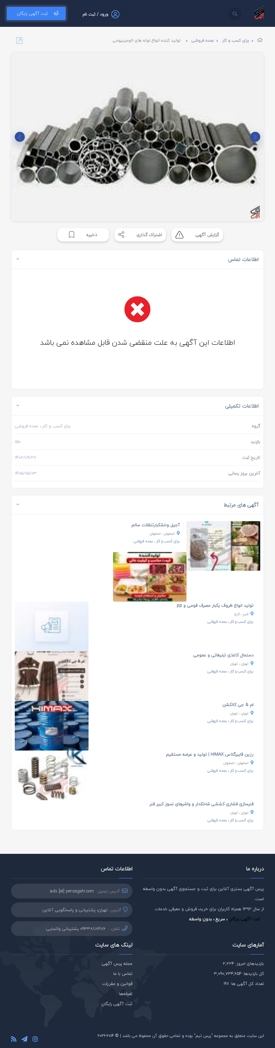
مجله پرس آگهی (117, 963)
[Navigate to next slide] (20, 137)
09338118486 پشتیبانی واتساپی (76, 928)
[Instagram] (35, 1040)
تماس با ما (122, 973)
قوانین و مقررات (117, 983)
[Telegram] (24, 1040)
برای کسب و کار (235, 40)
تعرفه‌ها (125, 993)
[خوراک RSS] (13, 1040)
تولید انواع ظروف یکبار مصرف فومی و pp (215, 605)
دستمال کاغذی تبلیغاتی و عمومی (223, 655)
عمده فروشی (202, 40)
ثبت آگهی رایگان (32, 13)
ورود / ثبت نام (95, 14)
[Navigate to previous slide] (255, 137)
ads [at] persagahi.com (72, 891)
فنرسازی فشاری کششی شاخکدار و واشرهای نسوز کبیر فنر (202, 804)
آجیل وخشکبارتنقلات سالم (155, 525)
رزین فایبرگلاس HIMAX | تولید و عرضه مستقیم (210, 754)
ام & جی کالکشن (238, 704)
